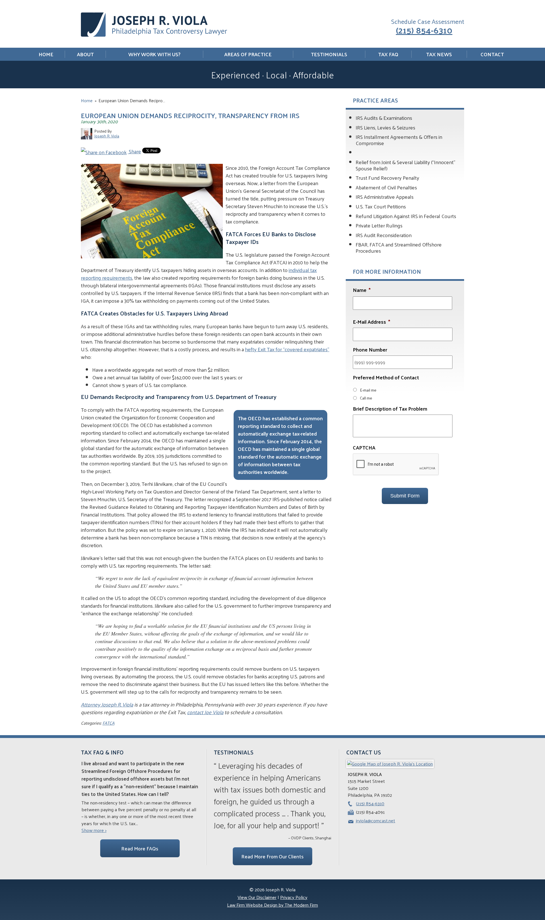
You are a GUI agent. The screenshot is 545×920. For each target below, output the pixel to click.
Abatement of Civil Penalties (386, 187)
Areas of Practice (248, 54)
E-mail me (368, 390)
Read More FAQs (139, 848)
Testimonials (329, 54)
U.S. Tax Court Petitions (381, 206)
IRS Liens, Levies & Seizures (385, 127)
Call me (366, 398)
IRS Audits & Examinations (384, 117)
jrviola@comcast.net (375, 820)
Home (46, 54)
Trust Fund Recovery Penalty (387, 177)
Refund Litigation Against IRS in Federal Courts (406, 216)
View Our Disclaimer (257, 897)
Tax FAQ (388, 54)
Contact (492, 54)
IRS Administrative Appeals (385, 196)
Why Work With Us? (154, 54)
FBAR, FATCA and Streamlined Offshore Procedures (399, 247)
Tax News (439, 54)
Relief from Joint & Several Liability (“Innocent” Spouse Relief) (405, 165)
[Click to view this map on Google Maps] (390, 764)
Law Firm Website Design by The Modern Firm (272, 905)
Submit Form (405, 496)
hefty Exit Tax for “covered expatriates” (287, 349)
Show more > (93, 830)
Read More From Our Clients (272, 856)
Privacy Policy (293, 897)
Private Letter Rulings (379, 225)
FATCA (108, 723)
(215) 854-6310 (424, 30)
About (85, 54)
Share (134, 151)
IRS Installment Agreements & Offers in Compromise (399, 140)
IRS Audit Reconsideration (384, 235)
